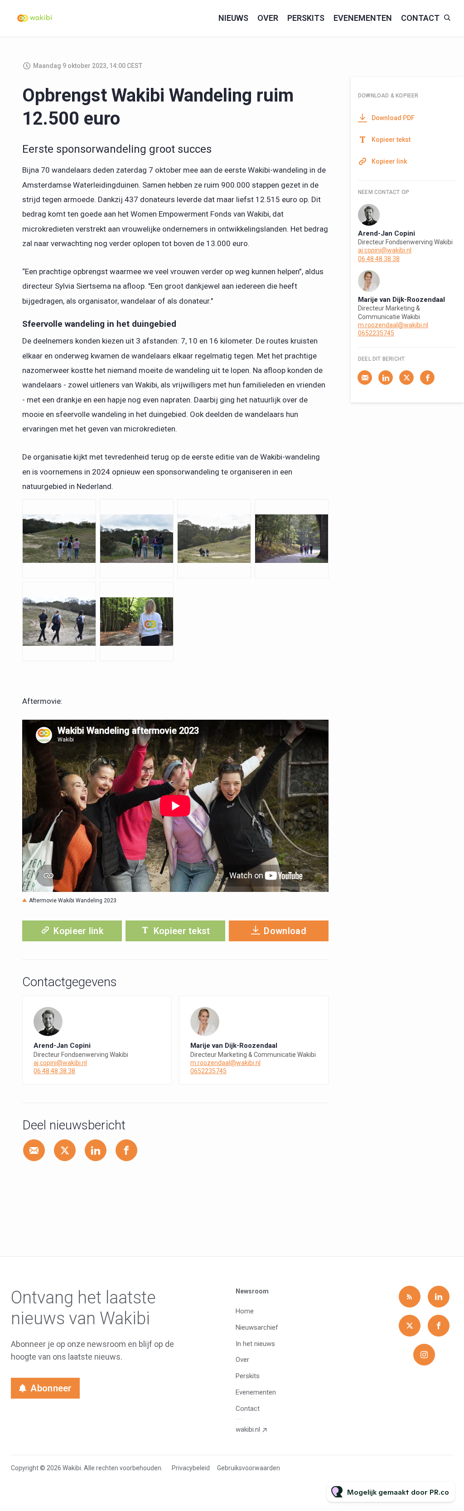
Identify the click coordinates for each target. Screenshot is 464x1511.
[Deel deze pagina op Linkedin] (95, 1150)
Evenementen (363, 18)
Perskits (305, 18)
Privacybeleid (191, 1468)
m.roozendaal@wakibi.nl (225, 1062)
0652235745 (208, 1071)
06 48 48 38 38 (54, 1071)
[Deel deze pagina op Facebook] (126, 1150)
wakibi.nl (248, 1429)
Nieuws (233, 18)
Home (245, 1311)
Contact (420, 18)
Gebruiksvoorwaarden (248, 1468)
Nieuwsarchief (257, 1327)
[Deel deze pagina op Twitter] (65, 1150)
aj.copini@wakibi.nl (60, 1062)
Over (267, 18)
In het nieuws (255, 1344)
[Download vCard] (155, 1011)
